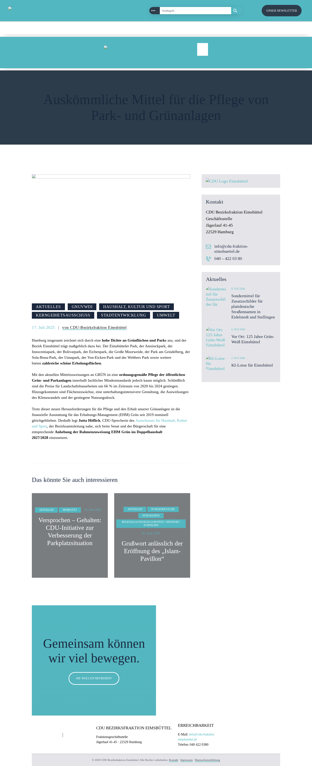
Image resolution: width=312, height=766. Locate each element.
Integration (151, 515)
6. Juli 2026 (238, 329)
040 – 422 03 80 (228, 258)
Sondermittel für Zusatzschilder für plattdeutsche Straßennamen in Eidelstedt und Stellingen (253, 306)
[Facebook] (295, 27)
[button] (202, 49)
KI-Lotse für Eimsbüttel (252, 365)
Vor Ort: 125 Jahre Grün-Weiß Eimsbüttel (252, 339)
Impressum (186, 760)
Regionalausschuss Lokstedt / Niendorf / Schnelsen (151, 523)
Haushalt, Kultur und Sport (136, 306)
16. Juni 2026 (151, 533)
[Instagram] (280, 27)
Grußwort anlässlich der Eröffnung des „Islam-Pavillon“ (152, 551)
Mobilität (70, 509)
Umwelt (166, 315)
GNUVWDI (82, 306)
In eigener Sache (163, 509)
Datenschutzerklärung (207, 760)
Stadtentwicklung (123, 315)
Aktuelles (48, 306)
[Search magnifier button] (236, 10)
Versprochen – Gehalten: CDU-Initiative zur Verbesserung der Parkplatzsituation (69, 531)
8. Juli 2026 (238, 288)
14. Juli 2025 (92, 509)
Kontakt (173, 760)
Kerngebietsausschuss (63, 315)
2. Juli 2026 (238, 358)
